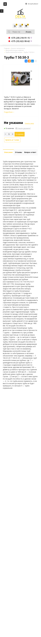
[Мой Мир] (32, 61)
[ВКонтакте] (26, 61)
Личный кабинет (32, 4)
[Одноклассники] (29, 61)
